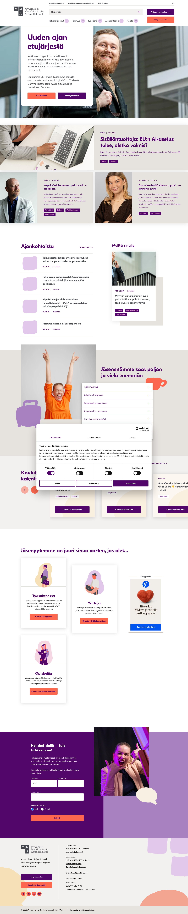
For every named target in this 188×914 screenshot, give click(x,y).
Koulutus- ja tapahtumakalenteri (81, 3)
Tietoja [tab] (132, 437)
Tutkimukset (49, 214)
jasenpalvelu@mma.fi (74, 852)
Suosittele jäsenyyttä (37, 885)
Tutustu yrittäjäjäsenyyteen (94, 621)
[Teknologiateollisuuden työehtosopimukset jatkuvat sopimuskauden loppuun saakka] (32, 263)
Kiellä (57, 483)
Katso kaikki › (86, 247)
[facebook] (23, 893)
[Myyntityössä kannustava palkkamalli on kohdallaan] (18, 197)
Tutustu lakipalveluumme (76, 867)
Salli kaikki (131, 483)
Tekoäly (113, 161)
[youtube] (39, 893)
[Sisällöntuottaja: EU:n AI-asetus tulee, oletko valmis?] (47, 147)
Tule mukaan (41, 96)
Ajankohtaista (112, 21)
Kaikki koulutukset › (157, 463)
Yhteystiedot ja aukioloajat (76, 873)
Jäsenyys (76, 21)
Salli (36, 809)
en (173, 3)
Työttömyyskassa (56, 3)
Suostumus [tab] (56, 437)
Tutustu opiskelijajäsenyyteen (43, 691)
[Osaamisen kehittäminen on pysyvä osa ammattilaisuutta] (113, 197)
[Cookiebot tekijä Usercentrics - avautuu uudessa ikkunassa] (137, 429)
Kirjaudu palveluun (159, 12)
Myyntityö (49, 210)
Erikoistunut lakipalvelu (93, 395)
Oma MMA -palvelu (74, 878)
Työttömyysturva (91, 387)
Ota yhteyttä (103, 3)
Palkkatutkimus (72, 210)
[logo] (29, 11)
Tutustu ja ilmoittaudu (124, 509)
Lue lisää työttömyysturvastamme (79, 889)
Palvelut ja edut (56, 21)
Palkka (59, 210)
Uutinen (46, 267)
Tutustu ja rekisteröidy (72, 509)
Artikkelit (143, 180)
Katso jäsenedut (72, 96)
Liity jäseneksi (160, 20)
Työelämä (92, 21)
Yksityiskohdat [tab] (94, 437)
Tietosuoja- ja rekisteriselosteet (82, 910)
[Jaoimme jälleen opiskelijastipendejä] (32, 327)
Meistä (130, 21)
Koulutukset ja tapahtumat (95, 403)
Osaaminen (155, 213)
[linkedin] (28, 893)
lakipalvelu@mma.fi (73, 864)
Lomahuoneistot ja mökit (95, 419)
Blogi (102, 133)
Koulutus (143, 213)
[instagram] (34, 893)
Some (104, 161)
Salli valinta (94, 483)
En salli (47, 809)
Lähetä (57, 818)
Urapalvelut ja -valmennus (95, 411)
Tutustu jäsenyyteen (43, 617)
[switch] (79, 473)
